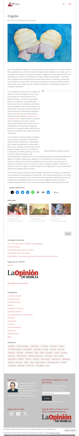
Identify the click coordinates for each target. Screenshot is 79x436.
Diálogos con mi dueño (59, 216)
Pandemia (36, 359)
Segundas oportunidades (37, 216)
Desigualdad (37, 349)
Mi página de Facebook (18, 283)
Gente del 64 (12, 321)
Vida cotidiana (40, 366)
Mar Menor (11, 356)
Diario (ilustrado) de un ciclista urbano (20, 315)
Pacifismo (28, 359)
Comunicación (34, 346)
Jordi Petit (20, 114)
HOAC (36, 353)
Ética (47, 366)
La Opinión (11, 324)
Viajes (9, 337)
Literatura (64, 353)
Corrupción (53, 346)
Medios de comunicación (35, 356)
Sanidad (64, 362)
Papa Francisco (45, 359)
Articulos (33, 20)
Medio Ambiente (21, 356)
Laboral (57, 353)
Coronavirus (44, 346)
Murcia (61, 356)
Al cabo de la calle (23, 20)
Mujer (55, 356)
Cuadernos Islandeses (15, 312)
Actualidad (11, 346)
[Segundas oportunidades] (39, 209)
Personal (10, 362)
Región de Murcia (40, 362)
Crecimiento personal (14, 349)
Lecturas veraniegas (14, 327)
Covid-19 (61, 346)
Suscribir (47, 398)
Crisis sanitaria (27, 349)
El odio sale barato (14, 247)
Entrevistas (11, 318)
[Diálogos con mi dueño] (61, 209)
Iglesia (42, 353)
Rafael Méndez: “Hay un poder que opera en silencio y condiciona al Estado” (33, 256)
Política (26, 362)
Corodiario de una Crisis (15, 308)
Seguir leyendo (30, 395)
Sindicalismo (12, 366)
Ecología (45, 349)
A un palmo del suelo (14, 296)
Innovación (49, 353)
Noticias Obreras (13, 334)
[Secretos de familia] (17, 209)
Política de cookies (54, 433)
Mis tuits (10, 265)
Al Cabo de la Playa (14, 302)
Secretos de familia (14, 216)
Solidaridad (21, 366)
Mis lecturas (12, 331)
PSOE (31, 362)
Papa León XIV (56, 359)
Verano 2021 (30, 366)
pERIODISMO (66, 359)
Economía (53, 349)
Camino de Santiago (22, 346)
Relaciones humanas (53, 362)
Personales (19, 362)
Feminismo (20, 353)
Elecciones (61, 349)
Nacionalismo (12, 359)
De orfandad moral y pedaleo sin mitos (21, 250)
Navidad (20, 359)
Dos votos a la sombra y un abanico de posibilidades (25, 244)
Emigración (11, 353)
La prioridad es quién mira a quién (19, 253)
